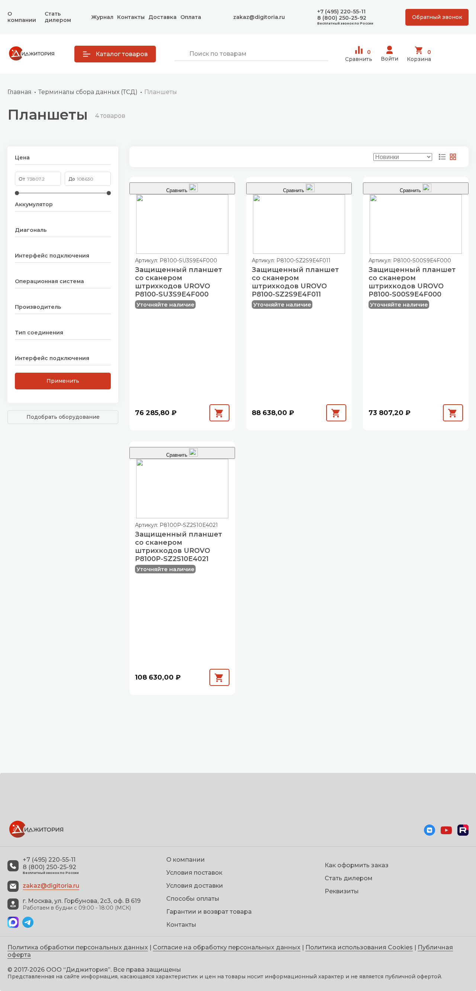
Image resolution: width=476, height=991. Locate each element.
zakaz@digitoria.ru (259, 17)
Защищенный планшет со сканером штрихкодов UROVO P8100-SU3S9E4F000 (178, 282)
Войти (389, 58)
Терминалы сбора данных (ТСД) (88, 91)
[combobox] (251, 54)
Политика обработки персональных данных (77, 947)
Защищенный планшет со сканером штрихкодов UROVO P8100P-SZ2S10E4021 (178, 546)
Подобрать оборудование (63, 417)
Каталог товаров (122, 54)
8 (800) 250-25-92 (341, 18)
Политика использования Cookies (359, 947)
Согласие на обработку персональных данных (226, 947)
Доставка (162, 17)
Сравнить (358, 55)
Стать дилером (58, 16)
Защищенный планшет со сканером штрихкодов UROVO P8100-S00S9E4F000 (412, 282)
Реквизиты (342, 891)
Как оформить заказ (357, 865)
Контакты (131, 17)
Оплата (190, 17)
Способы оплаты (192, 898)
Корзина (419, 55)
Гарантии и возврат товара (209, 911)
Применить (62, 381)
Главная (19, 91)
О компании (21, 16)
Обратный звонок (437, 17)
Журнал (102, 17)
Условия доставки (194, 885)
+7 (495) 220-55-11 (341, 12)
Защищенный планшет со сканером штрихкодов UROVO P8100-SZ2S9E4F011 (295, 282)
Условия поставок (194, 872)
